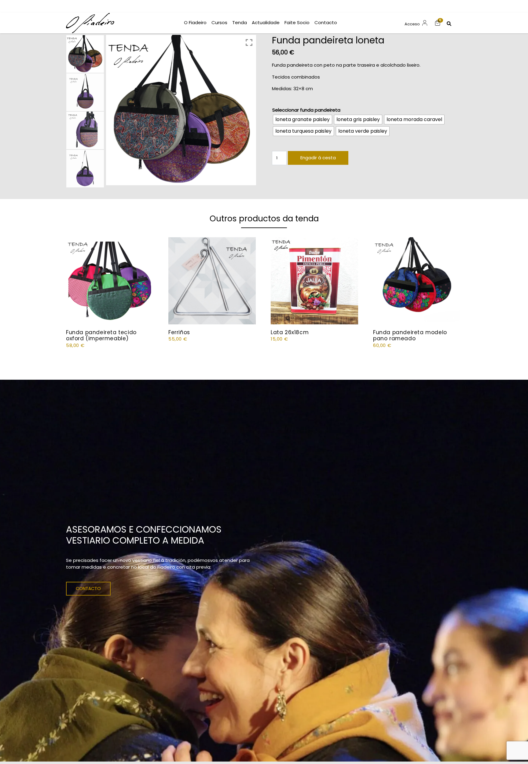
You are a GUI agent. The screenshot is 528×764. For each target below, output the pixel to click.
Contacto (88, 588)
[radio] (302, 119)
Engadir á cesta (318, 157)
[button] (437, 23)
